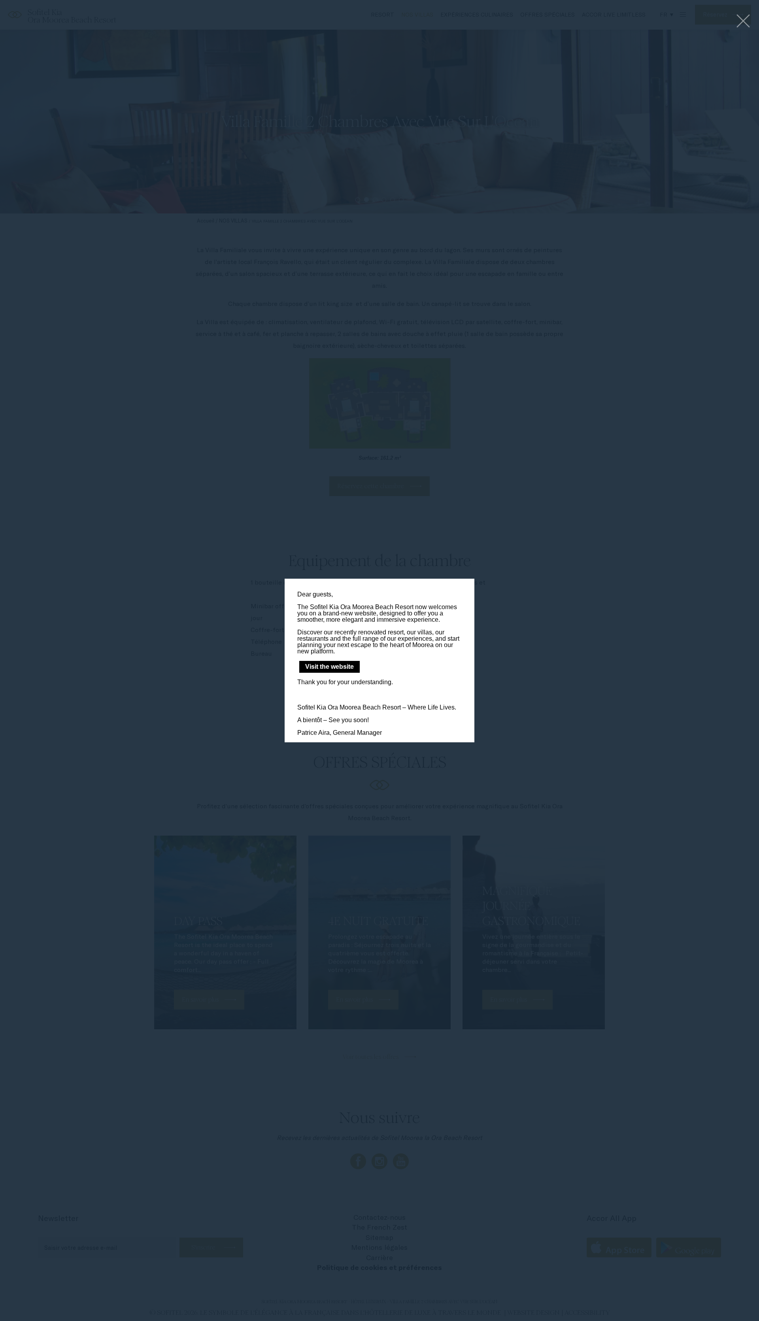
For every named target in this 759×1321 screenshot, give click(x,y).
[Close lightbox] (743, 21)
